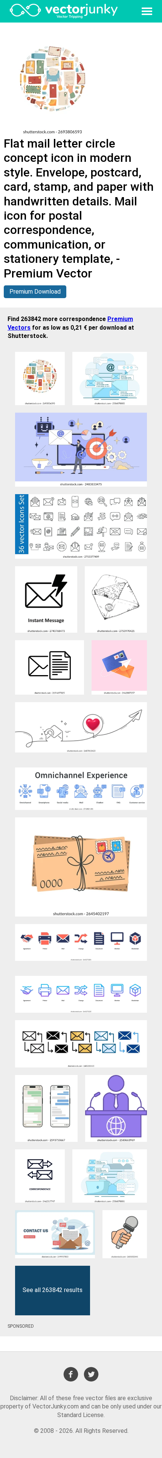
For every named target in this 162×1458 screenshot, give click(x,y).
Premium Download (35, 291)
